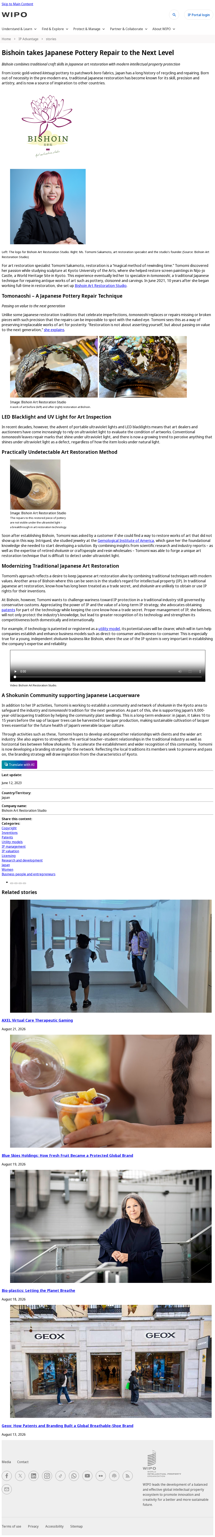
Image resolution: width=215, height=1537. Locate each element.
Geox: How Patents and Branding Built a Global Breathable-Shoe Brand (67, 1425)
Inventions (10, 832)
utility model (109, 628)
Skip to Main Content (17, 4)
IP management (14, 846)
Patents (7, 837)
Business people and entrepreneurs (28, 874)
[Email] (24, 883)
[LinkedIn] (20, 883)
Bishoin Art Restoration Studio (101, 285)
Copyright (9, 828)
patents (8, 609)
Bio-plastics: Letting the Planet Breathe (38, 1290)
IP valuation (10, 851)
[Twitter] (16, 883)
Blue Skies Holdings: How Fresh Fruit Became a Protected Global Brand (67, 1155)
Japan (6, 865)
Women (7, 869)
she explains (54, 329)
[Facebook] (11, 883)
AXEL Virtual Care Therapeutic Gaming (37, 1020)
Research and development (22, 860)
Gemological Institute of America (126, 540)
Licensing (9, 855)
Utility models (12, 842)
